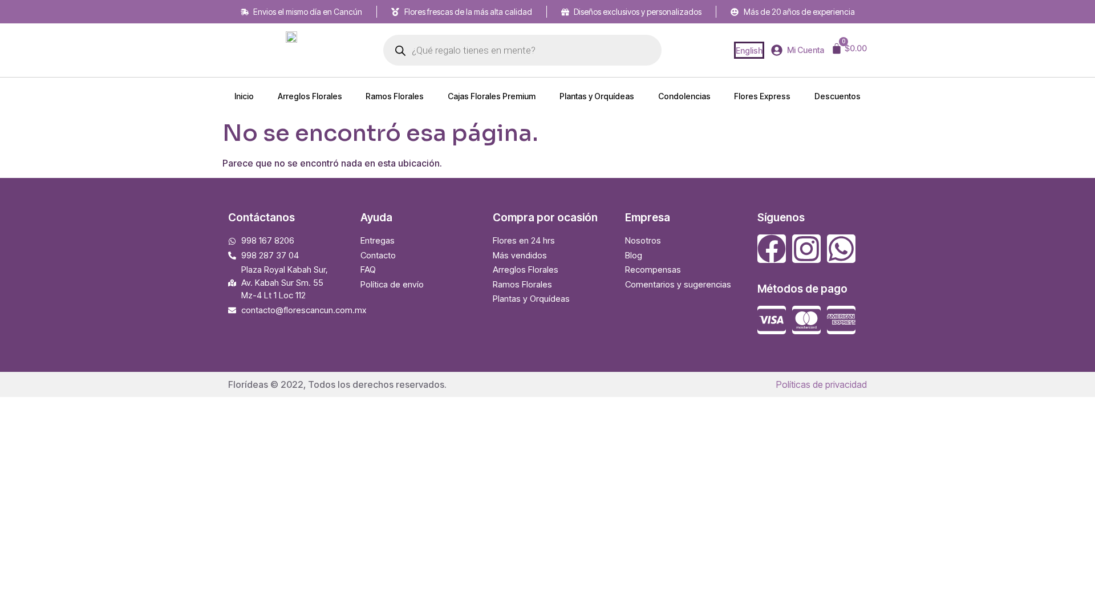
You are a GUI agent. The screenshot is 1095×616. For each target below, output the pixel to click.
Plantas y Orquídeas (596, 96)
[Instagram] (806, 248)
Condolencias (684, 96)
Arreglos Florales (310, 96)
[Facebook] (771, 248)
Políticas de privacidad (821, 384)
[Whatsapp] (841, 248)
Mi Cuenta (805, 50)
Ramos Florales (395, 96)
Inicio (244, 96)
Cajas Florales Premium (492, 96)
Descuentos (837, 96)
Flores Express (762, 96)
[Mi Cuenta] (776, 50)
